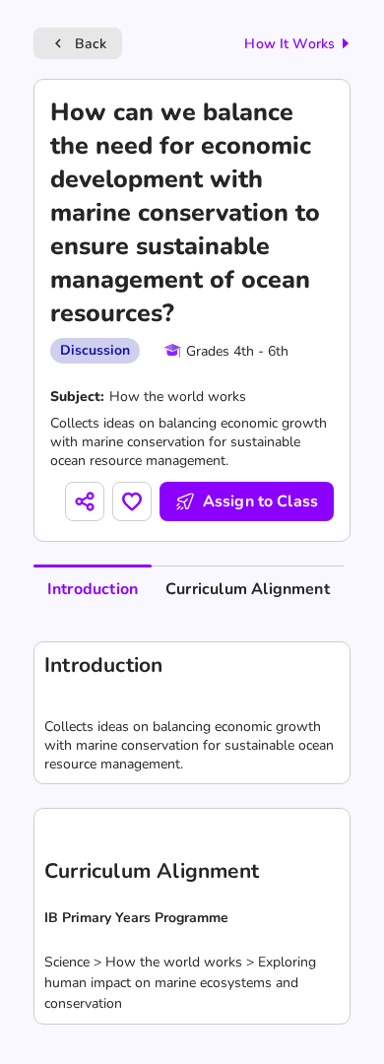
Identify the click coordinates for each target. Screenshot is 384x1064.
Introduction (92, 589)
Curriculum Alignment (247, 589)
